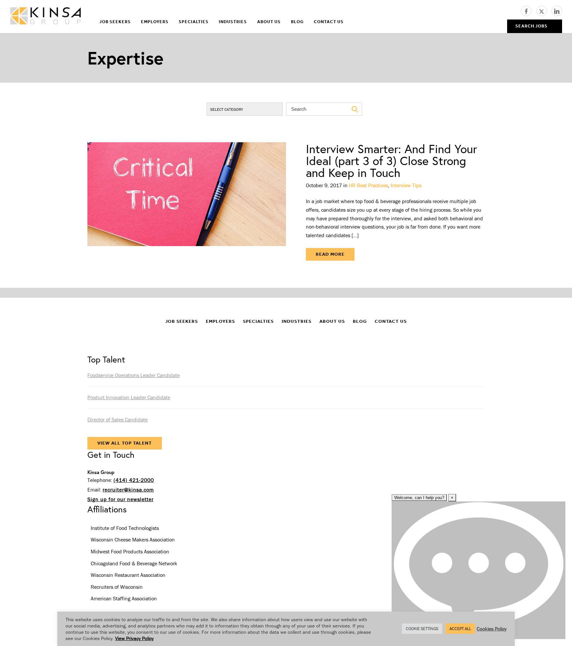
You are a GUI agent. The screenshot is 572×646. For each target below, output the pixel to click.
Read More (330, 254)
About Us (269, 21)
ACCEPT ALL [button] (460, 628)
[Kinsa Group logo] (45, 16)
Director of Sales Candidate (117, 419)
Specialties (194, 21)
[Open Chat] (478, 570)
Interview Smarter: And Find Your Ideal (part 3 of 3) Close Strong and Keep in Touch (391, 160)
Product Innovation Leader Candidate (128, 397)
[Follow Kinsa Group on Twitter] (543, 10)
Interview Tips (406, 185)
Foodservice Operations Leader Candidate (133, 375)
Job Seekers (115, 21)
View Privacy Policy (134, 638)
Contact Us (329, 21)
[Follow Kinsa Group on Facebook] (528, 10)
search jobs (531, 25)
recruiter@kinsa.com (128, 489)
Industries (233, 21)
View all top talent (124, 443)
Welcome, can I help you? (419, 497)
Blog (297, 21)
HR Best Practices (368, 185)
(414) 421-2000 (134, 480)
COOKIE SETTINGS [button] (422, 628)
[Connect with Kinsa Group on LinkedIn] (556, 10)
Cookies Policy (491, 628)
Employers (154, 21)
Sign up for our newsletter (120, 499)
